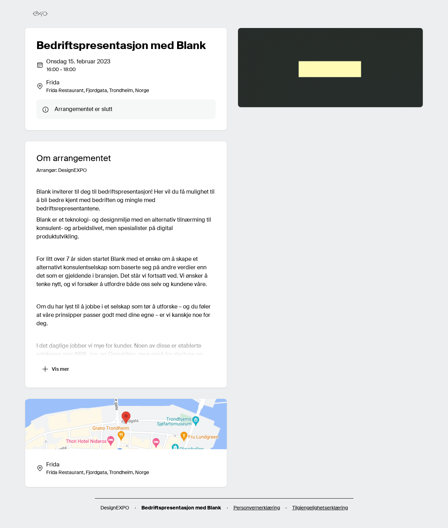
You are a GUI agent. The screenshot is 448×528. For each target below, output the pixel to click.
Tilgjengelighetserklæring (320, 508)
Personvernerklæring (256, 508)
